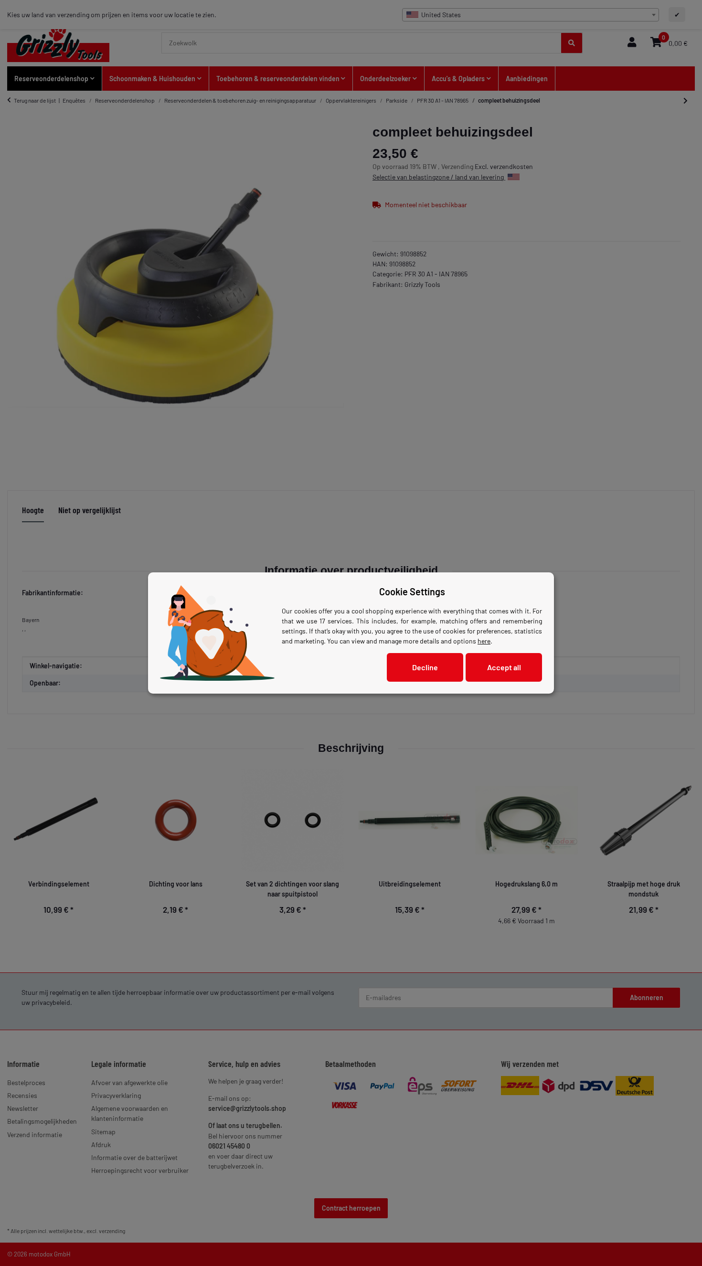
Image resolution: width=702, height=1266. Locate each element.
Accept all (504, 667)
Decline (425, 667)
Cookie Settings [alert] (412, 591)
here (484, 641)
